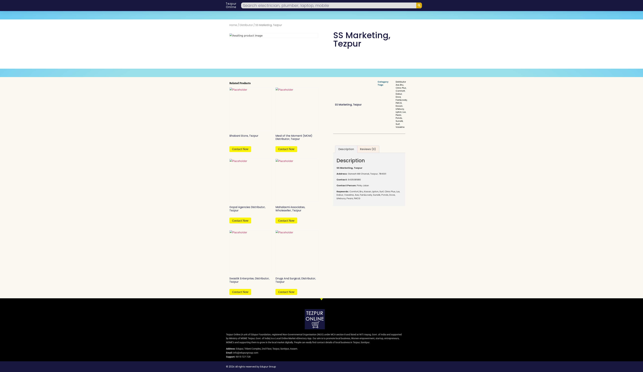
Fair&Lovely (401, 99)
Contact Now (240, 149)
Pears (398, 115)
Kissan (399, 106)
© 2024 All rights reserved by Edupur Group (251, 366)
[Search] (419, 5)
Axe (397, 84)
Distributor (246, 25)
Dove (398, 96)
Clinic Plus (401, 87)
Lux (404, 112)
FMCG (399, 103)
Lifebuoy (400, 109)
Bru (401, 84)
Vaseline (400, 127)
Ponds (399, 118)
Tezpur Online (231, 5)
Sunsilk (399, 121)
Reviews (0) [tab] (368, 149)
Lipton (399, 112)
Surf (398, 124)
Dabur (399, 93)
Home (233, 25)
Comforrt (400, 90)
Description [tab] (346, 149)
